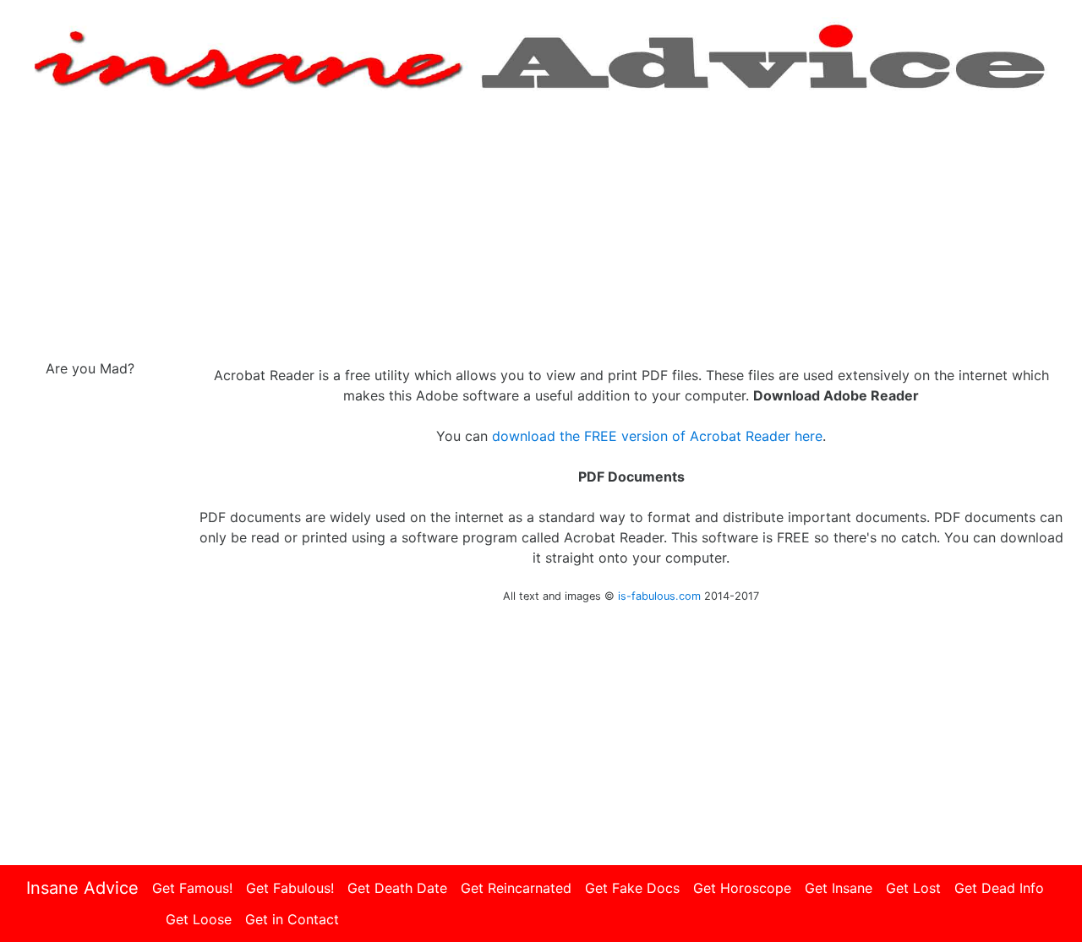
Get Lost (913, 887)
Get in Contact (292, 919)
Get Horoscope (742, 887)
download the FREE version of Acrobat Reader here (657, 435)
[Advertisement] (541, 226)
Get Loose (199, 919)
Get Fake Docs (632, 887)
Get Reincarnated (516, 887)
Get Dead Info (999, 887)
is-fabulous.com (659, 596)
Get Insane (838, 887)
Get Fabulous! (290, 887)
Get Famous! (192, 887)
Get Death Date (397, 887)
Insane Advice (82, 888)
